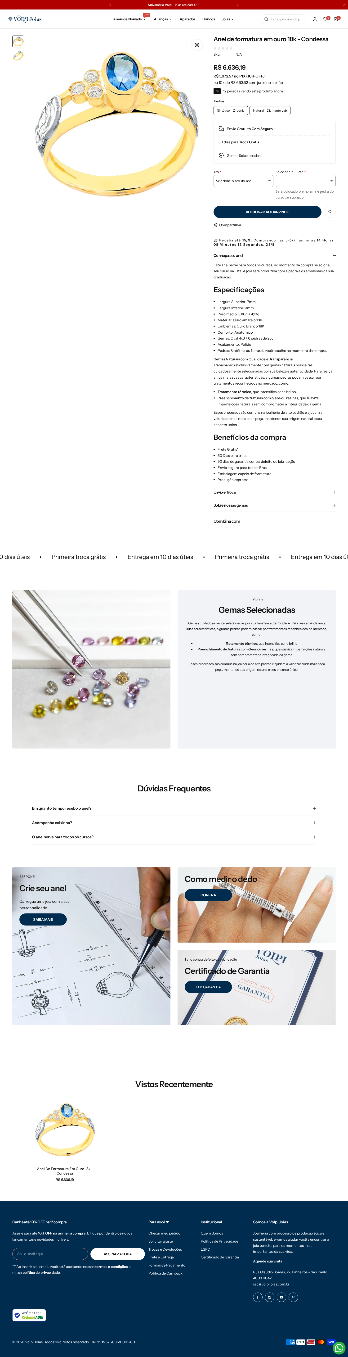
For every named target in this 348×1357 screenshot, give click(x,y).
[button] (110, 4)
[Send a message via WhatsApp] (339, 1348)
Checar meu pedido (164, 1233)
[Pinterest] (293, 1297)
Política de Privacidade (219, 1241)
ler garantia (208, 987)
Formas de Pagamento (166, 1265)
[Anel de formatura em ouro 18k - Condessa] (65, 1130)
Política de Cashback (165, 1273)
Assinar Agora (118, 1254)
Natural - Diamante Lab (270, 110)
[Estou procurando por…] (266, 19)
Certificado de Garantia (220, 1257)
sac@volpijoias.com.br (271, 1284)
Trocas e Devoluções (165, 1249)
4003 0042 (262, 1278)
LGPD (205, 1249)
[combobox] (283, 19)
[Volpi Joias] (25, 19)
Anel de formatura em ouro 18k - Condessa (65, 1170)
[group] (116, 126)
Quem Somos (212, 1233)
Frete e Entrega (161, 1257)
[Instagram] (269, 1297)
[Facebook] (258, 1297)
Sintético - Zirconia (231, 110)
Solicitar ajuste (160, 1241)
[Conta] (315, 19)
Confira (208, 895)
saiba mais (43, 919)
